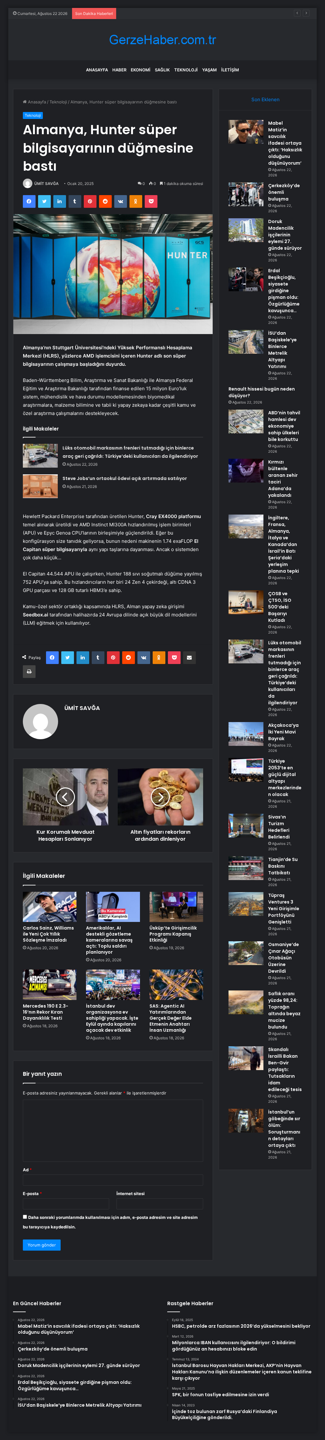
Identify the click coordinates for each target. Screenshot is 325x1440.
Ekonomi (140, 69)
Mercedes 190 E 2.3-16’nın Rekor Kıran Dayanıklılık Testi (45, 1012)
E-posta (32, 1193)
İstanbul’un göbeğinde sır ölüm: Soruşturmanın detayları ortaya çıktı (284, 1128)
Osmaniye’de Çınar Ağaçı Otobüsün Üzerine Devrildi (283, 957)
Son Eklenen (265, 99)
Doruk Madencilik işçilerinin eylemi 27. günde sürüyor (171, 13)
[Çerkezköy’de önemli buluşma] (246, 194)
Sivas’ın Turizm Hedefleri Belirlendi (279, 827)
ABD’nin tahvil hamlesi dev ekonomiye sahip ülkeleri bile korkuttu (284, 426)
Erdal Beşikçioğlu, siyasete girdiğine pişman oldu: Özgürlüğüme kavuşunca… (284, 290)
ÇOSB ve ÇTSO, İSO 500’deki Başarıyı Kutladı (279, 606)
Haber (119, 69)
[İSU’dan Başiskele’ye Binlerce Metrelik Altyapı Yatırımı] (246, 342)
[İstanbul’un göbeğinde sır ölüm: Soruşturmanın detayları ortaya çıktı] (246, 1121)
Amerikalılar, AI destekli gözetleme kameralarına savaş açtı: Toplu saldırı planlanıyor (109, 940)
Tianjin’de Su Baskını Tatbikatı (283, 866)
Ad (27, 1169)
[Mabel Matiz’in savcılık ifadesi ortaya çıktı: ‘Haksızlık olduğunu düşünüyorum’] (246, 132)
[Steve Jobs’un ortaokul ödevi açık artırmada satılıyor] (40, 486)
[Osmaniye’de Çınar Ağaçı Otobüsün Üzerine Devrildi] (246, 953)
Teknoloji (186, 69)
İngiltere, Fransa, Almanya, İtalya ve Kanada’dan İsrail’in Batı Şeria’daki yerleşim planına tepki (283, 544)
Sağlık (162, 69)
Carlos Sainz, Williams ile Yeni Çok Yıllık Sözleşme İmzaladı (48, 934)
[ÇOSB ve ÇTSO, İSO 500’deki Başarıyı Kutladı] (246, 602)
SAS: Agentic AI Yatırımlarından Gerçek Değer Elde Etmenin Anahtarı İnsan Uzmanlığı (170, 1018)
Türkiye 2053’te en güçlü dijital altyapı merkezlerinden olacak (285, 778)
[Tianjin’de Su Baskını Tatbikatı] (246, 868)
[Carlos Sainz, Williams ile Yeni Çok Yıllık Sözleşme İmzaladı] (50, 907)
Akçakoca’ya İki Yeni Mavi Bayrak (283, 732)
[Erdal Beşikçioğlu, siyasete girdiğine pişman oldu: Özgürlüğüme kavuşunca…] (246, 279)
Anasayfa (97, 69)
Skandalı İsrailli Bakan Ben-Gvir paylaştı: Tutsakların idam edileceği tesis (285, 1069)
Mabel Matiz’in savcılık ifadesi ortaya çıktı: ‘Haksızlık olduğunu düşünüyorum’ (285, 143)
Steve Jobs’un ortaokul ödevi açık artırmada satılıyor (125, 478)
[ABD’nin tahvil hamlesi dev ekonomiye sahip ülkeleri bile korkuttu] (246, 421)
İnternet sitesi (130, 1193)
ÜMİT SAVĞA (46, 183)
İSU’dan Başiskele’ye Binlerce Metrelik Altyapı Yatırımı (282, 350)
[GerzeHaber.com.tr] (162, 40)
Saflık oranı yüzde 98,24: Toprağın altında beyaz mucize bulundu (284, 1010)
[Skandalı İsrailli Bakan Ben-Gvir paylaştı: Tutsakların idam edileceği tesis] (246, 1058)
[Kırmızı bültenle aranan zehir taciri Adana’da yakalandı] (246, 471)
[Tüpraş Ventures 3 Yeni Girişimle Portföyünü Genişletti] (246, 904)
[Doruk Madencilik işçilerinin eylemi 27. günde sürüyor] (246, 230)
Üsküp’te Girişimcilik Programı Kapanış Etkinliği (173, 934)
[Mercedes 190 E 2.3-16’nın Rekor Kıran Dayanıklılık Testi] (50, 985)
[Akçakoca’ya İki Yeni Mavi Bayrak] (246, 734)
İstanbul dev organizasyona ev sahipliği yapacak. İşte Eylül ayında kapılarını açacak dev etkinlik (112, 1018)
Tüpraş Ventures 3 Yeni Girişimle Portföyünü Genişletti (283, 908)
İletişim (230, 69)
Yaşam (209, 69)
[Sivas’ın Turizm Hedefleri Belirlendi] (246, 826)
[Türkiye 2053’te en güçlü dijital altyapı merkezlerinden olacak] (246, 770)
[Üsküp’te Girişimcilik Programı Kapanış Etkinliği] (176, 907)
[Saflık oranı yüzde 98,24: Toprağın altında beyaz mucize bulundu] (246, 1002)
